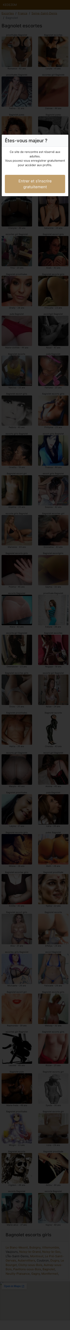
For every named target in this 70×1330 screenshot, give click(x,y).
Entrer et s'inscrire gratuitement (35, 184)
